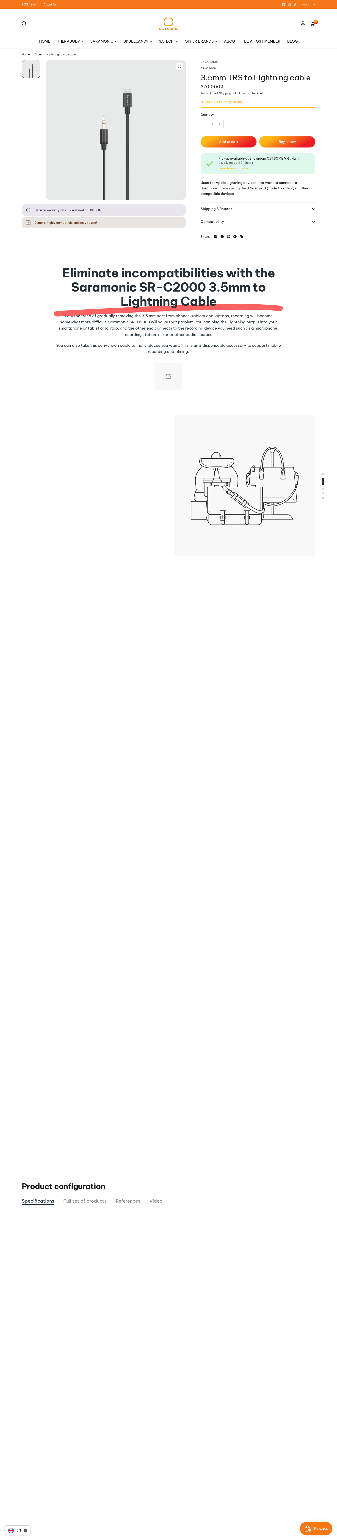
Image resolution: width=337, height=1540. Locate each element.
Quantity (207, 114)
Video (156, 1201)
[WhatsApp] (235, 236)
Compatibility (212, 221)
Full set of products (85, 1201)
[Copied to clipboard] (241, 236)
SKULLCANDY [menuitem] (136, 41)
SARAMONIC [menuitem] (101, 41)
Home (26, 54)
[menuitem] (31, 4)
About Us (50, 4)
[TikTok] (295, 4)
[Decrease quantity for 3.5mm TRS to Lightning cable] (204, 124)
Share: (205, 236)
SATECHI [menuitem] (166, 41)
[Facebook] (283, 4)
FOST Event (30, 4)
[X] (222, 236)
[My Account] (302, 23)
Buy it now (287, 141)
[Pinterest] (228, 236)
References (128, 1201)
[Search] (25, 23)
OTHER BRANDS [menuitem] (199, 41)
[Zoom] (179, 66)
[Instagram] (289, 4)
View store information (233, 168)
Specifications (38, 1201)
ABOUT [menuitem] (230, 41)
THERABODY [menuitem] (68, 41)
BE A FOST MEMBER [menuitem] (262, 41)
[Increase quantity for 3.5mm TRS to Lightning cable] (219, 124)
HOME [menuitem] (44, 41)
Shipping (225, 93)
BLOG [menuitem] (292, 41)
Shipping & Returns (216, 209)
